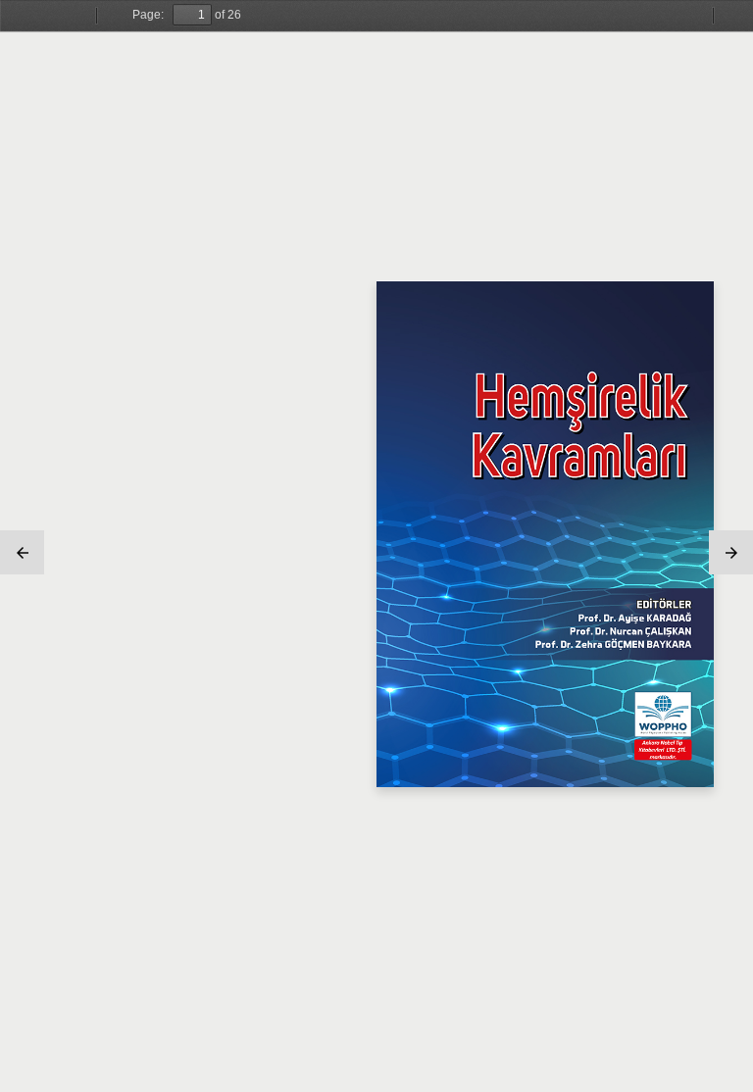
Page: (148, 15)
